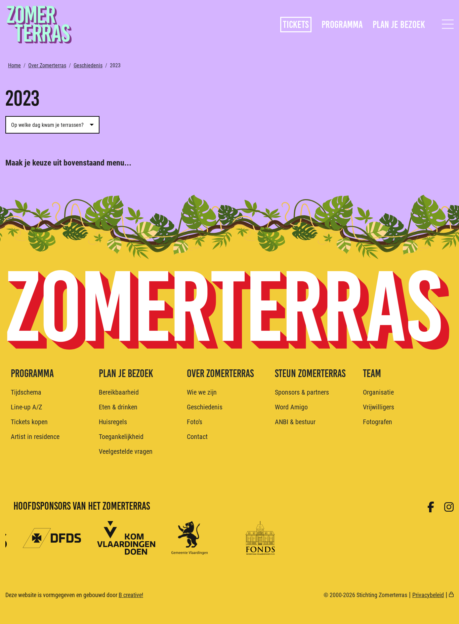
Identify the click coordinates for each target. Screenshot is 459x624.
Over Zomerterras (47, 65)
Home (14, 65)
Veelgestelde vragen (126, 451)
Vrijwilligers (378, 406)
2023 (115, 65)
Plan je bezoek (399, 25)
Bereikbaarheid (119, 392)
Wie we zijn (202, 392)
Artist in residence (35, 436)
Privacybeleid (428, 595)
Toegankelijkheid (121, 436)
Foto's (194, 421)
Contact (197, 436)
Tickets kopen (29, 421)
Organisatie (378, 392)
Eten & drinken (118, 406)
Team (372, 373)
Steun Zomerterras (310, 373)
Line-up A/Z (26, 406)
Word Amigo (291, 406)
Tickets (296, 25)
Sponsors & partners (302, 392)
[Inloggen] (451, 594)
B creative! (131, 595)
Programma (342, 25)
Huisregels (113, 421)
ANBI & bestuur (295, 421)
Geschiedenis (88, 65)
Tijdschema (26, 392)
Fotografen (377, 421)
